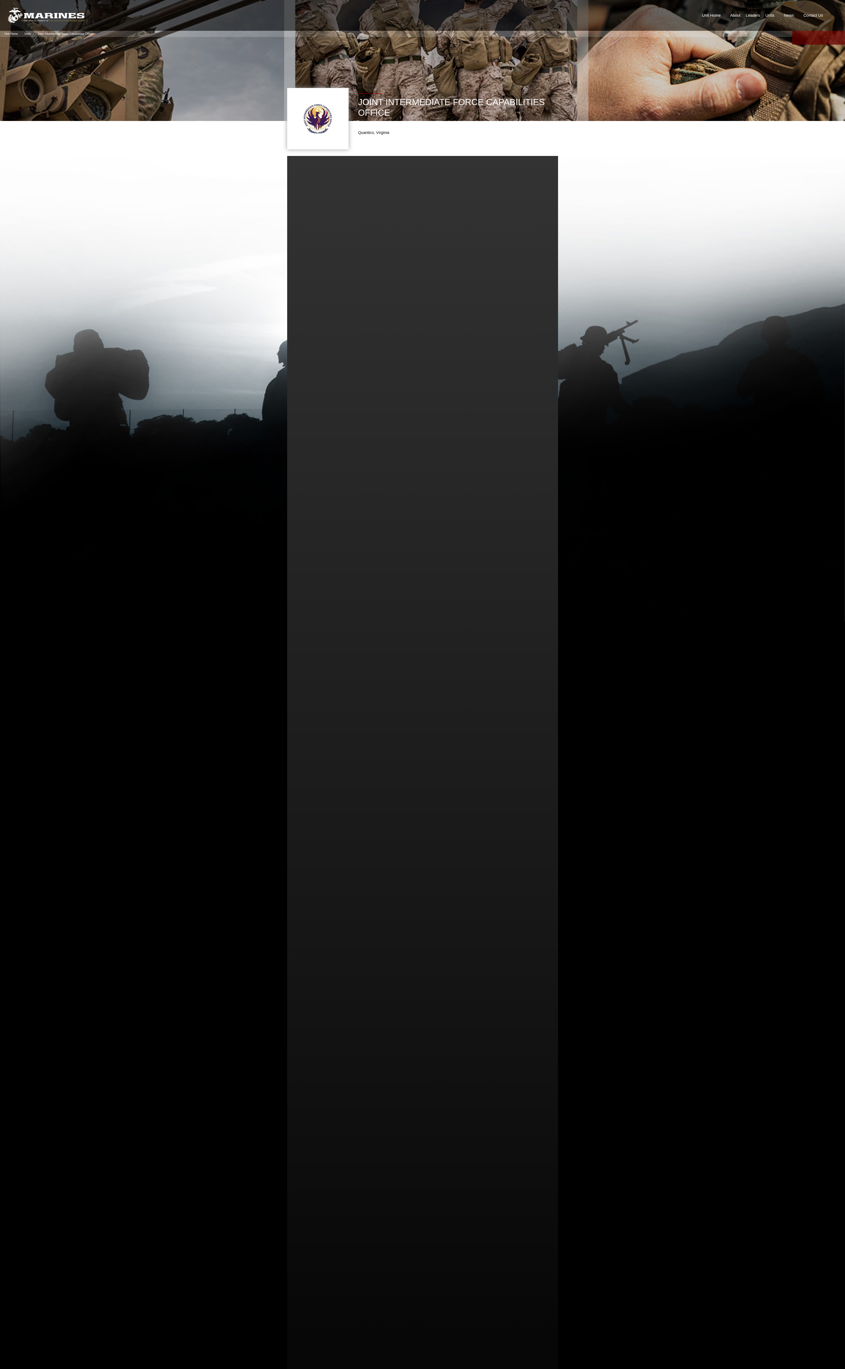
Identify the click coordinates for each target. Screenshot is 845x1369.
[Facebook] (797, 38)
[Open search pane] (833, 15)
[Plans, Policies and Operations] (46, 15)
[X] (808, 38)
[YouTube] (818, 38)
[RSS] (839, 38)
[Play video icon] (416, 723)
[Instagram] (829, 38)
